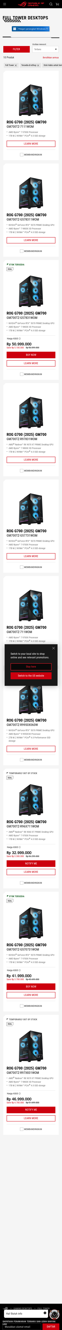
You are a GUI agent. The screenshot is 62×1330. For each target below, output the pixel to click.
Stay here (31, 666)
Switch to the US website (31, 675)
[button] (5, 4)
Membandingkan (33, 154)
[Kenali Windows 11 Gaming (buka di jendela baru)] (31, 31)
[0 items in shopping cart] (57, 4)
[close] (54, 648)
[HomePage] (5, 1308)
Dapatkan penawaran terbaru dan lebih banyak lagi (29, 1322)
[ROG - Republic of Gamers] (31, 4)
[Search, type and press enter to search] (51, 4)
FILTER (16, 49)
